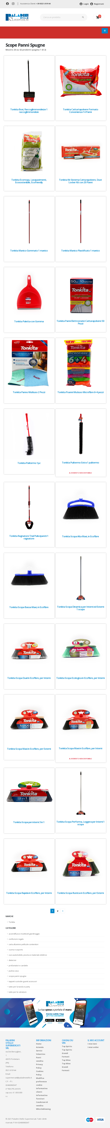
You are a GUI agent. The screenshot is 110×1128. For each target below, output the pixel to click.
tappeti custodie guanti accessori (23, 981)
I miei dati (92, 1044)
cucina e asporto (16, 949)
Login (86, 4)
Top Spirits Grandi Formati (67, 1053)
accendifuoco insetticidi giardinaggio (24, 934)
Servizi (39, 1050)
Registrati (99, 4)
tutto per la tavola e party (19, 987)
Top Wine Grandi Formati (66, 1067)
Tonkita (12, 922)
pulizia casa (14, 971)
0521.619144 (11, 1070)
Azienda (40, 1047)
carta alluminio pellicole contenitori (23, 944)
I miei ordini (93, 1047)
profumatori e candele (18, 965)
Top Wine (66, 1060)
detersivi (12, 960)
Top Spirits (67, 1046)
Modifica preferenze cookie (41, 1081)
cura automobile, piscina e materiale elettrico (28, 955)
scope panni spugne (17, 976)
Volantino (40, 1054)
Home (38, 1044)
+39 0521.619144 (43, 3)
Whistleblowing (43, 1109)
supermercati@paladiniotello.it (19, 1078)
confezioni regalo (16, 939)
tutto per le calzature (17, 992)
